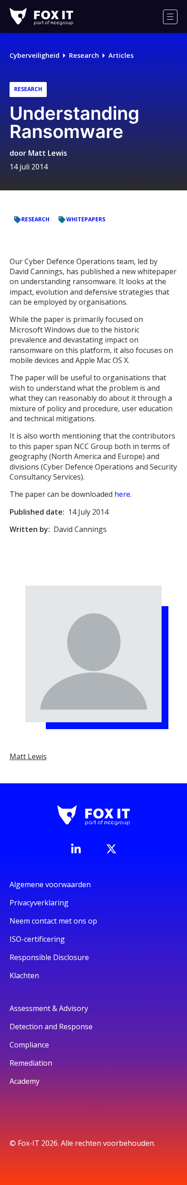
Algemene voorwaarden (50, 884)
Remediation (31, 1063)
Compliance (29, 1045)
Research (84, 55)
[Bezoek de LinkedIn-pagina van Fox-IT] (76, 848)
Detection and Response (51, 1027)
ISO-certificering (37, 939)
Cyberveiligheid (34, 55)
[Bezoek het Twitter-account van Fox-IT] (111, 848)
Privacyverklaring (39, 903)
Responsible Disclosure (49, 957)
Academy (24, 1081)
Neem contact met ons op (53, 921)
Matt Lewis (47, 153)
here (122, 494)
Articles (120, 55)
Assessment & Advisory (49, 1008)
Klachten (24, 975)
